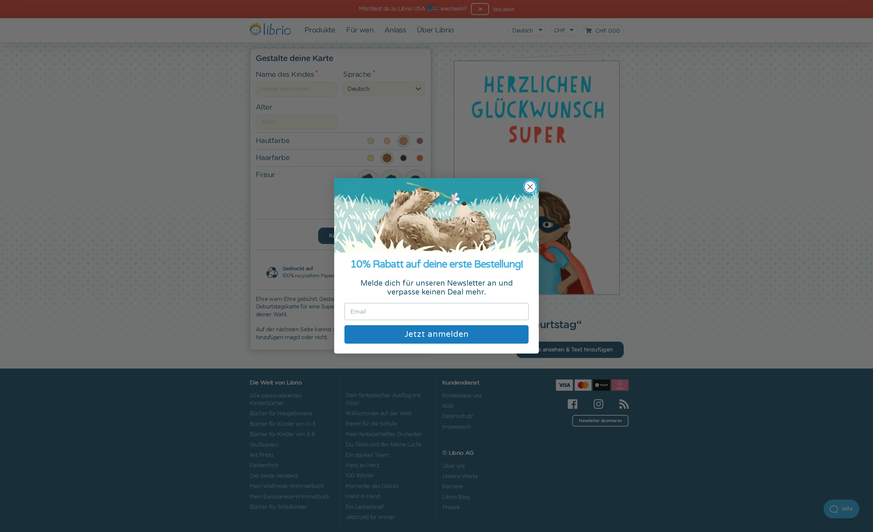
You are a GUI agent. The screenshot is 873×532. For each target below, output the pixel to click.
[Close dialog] (530, 187)
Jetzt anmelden (436, 334)
